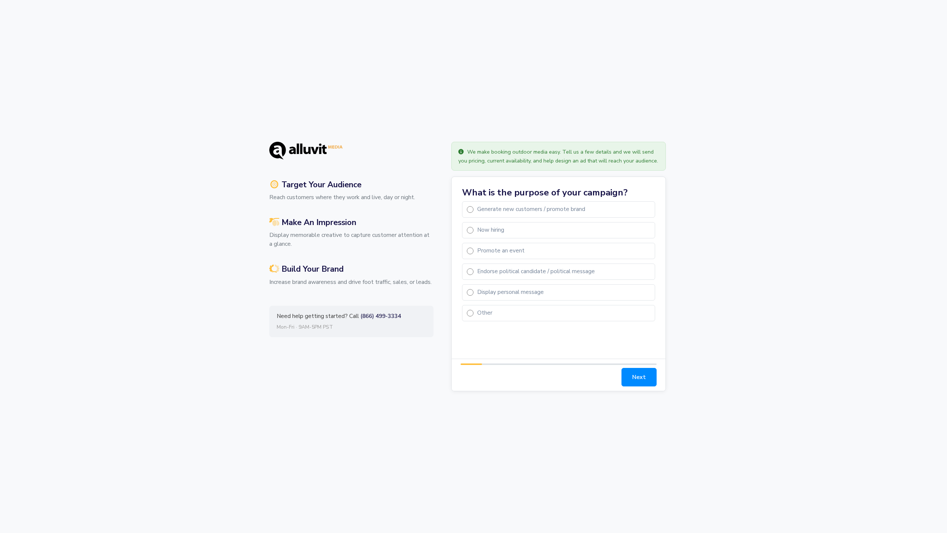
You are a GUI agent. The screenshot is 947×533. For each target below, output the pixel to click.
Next (639, 377)
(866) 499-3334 (380, 316)
